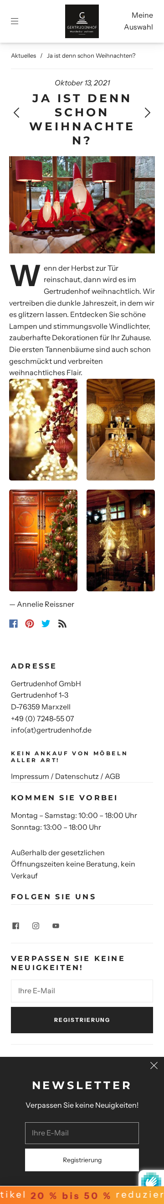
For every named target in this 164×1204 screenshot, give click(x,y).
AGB (112, 776)
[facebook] (15, 926)
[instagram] (36, 926)
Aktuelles (23, 55)
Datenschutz (77, 776)
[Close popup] (154, 1067)
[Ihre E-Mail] (82, 991)
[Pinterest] (29, 623)
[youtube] (56, 926)
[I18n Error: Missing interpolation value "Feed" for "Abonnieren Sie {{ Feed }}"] (62, 623)
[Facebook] (13, 623)
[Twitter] (46, 623)
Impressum (30, 776)
